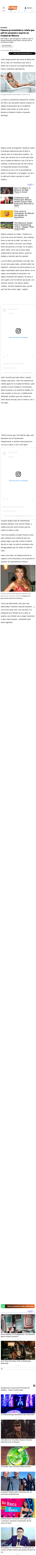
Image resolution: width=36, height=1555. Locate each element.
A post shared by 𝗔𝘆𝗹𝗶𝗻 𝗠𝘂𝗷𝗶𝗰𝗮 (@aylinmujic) (18, 516)
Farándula (3, 27)
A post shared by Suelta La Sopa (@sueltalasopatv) (19, 372)
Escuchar (8, 45)
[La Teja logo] (12, 8)
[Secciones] (3, 7)
